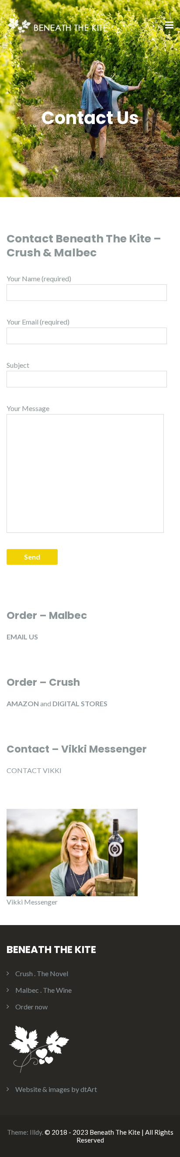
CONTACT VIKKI (34, 770)
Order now (31, 1006)
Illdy (36, 1132)
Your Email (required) (38, 322)
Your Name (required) (39, 278)
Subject (18, 365)
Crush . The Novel (41, 973)
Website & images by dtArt (56, 1089)
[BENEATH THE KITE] (60, 25)
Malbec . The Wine (43, 990)
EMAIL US (22, 636)
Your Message (28, 408)
